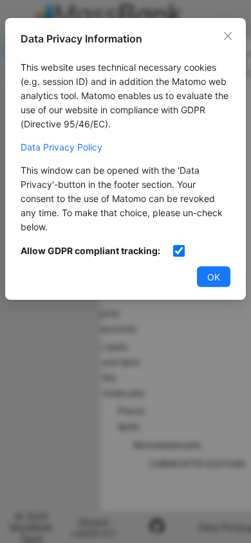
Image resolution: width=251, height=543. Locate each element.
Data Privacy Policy (61, 147)
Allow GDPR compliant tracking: (90, 250)
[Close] (228, 36)
